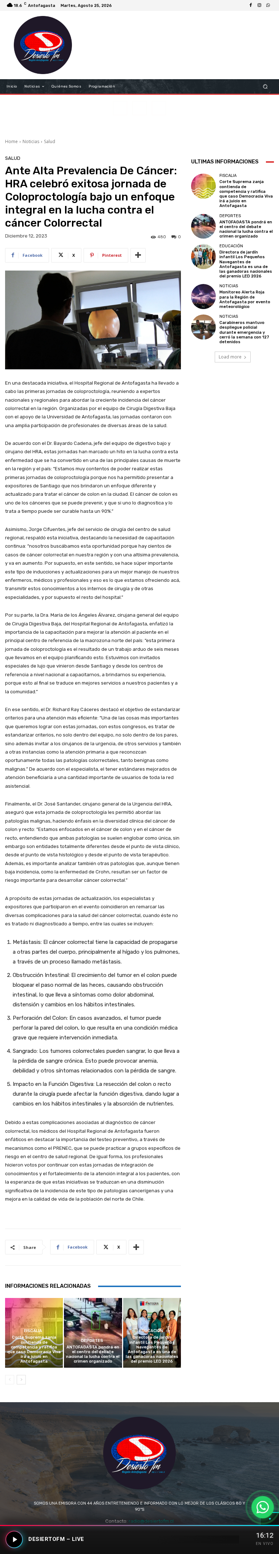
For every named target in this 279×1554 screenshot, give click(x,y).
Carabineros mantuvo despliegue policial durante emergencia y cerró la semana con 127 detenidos (244, 332)
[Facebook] (250, 5)
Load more (230, 357)
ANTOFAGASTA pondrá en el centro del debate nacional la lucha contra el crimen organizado (93, 1354)
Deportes (92, 1341)
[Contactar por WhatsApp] (262, 1507)
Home (11, 141)
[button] (265, 87)
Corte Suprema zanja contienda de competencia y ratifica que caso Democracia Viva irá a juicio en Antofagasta (34, 1349)
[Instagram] (259, 5)
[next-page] (21, 1379)
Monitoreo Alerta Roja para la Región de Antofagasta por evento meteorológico (244, 299)
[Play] (14, 1539)
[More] (138, 255)
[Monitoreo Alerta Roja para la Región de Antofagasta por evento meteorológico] (203, 296)
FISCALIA (33, 1331)
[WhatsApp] (268, 5)
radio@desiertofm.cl (151, 1521)
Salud (49, 141)
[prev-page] (9, 1379)
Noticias (31, 141)
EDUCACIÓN (151, 1331)
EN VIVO (265, 1543)
